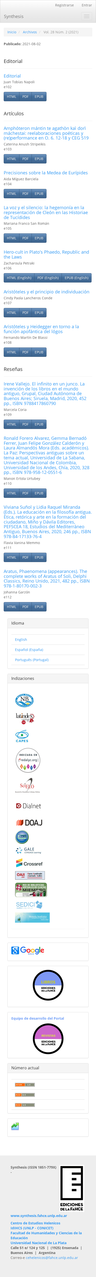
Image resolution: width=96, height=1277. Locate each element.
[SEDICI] (29, 904)
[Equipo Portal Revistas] (48, 1038)
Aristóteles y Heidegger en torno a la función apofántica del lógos (41, 329)
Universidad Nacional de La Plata (38, 1242)
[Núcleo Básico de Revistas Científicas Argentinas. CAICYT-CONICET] (24, 699)
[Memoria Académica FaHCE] (32, 917)
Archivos (30, 32)
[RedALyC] (28, 760)
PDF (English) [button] (48, 277)
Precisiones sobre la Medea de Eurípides (46, 173)
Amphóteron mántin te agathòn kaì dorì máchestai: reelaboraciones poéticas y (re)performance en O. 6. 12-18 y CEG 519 (46, 133)
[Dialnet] (28, 805)
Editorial (12, 76)
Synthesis (14, 16)
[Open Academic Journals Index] (30, 875)
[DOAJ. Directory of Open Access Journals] (29, 821)
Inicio (11, 32)
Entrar (87, 5)
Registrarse (64, 5)
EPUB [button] (39, 96)
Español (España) (29, 649)
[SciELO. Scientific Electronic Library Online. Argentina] (27, 785)
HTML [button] (11, 96)
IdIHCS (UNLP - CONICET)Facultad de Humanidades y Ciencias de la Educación (46, 1233)
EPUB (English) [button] (76, 277)
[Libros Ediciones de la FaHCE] (48, 985)
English (21, 639)
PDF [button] (25, 96)
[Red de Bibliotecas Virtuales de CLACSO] (31, 889)
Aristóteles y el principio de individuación (46, 292)
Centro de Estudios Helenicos (35, 1223)
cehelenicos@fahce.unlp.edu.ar (52, 1257)
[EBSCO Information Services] (22, 836)
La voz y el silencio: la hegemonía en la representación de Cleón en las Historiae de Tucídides (46, 212)
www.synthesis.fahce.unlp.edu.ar (39, 1215)
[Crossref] (29, 862)
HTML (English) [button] (19, 277)
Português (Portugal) (31, 659)
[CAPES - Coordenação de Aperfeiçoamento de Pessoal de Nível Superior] (22, 735)
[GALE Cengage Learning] (28, 850)
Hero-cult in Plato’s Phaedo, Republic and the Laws (46, 254)
